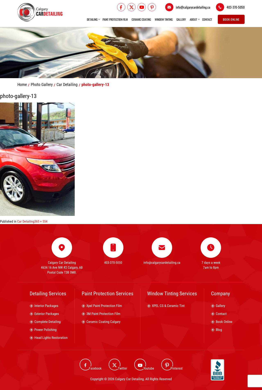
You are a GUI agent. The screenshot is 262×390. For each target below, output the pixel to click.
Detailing (92, 19)
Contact (207, 19)
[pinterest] (152, 7)
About (193, 19)
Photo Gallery (42, 84)
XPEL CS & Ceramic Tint (168, 306)
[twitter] (131, 7)
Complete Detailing (47, 322)
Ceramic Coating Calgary (103, 322)
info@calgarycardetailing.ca (193, 7)
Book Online (231, 19)
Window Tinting (164, 19)
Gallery (181, 19)
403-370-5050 (236, 7)
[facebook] (121, 7)
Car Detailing (67, 84)
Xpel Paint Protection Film (104, 306)
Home (22, 84)
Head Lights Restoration (51, 338)
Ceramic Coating (141, 19)
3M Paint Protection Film (103, 314)
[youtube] (142, 7)
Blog (219, 330)
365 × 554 (40, 221)
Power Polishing (45, 330)
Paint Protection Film (115, 19)
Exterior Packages (46, 314)
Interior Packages (46, 306)
